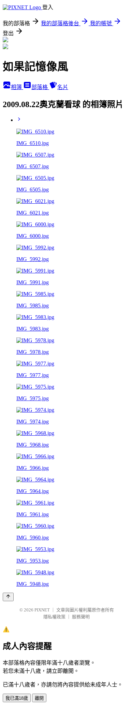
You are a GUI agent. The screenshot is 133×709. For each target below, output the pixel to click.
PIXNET (42, 609)
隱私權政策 (54, 616)
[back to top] (8, 597)
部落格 (40, 87)
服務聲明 (81, 616)
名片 (62, 87)
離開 (39, 698)
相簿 (17, 87)
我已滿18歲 (16, 698)
